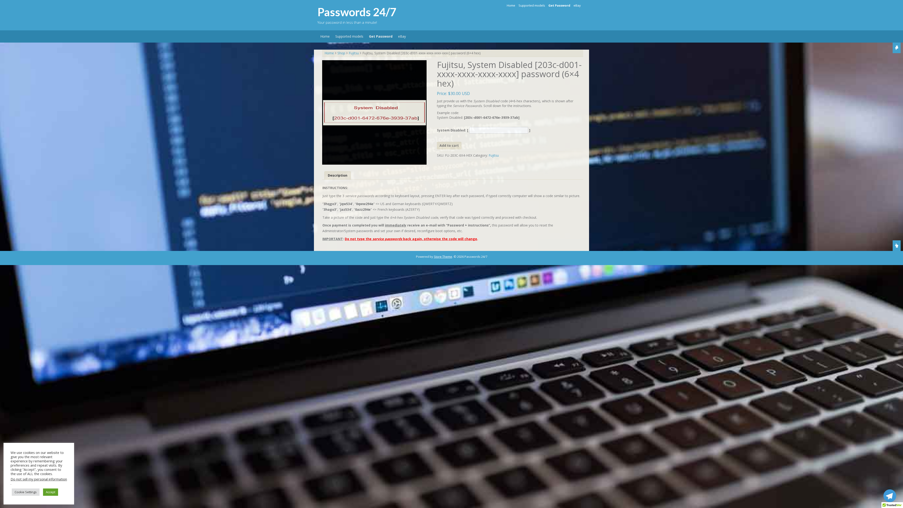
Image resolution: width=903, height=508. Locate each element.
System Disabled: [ (453, 130)
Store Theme (443, 256)
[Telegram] (889, 495)
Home (511, 5)
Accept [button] (50, 492)
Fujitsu (354, 53)
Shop (341, 53)
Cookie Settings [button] (26, 492)
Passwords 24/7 (356, 12)
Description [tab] (337, 175)
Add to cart (449, 145)
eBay (577, 5)
